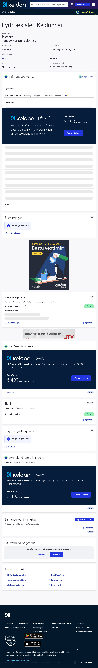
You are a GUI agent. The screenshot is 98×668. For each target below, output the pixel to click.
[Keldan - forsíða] (22, 118)
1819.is (5, 58)
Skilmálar (56, 627)
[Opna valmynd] (93, 4)
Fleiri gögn (10, 446)
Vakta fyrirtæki (88, 12)
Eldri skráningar (13, 323)
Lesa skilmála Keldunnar (17, 660)
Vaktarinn (80, 623)
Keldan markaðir (83, 627)
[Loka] (42, 649)
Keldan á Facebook (85, 662)
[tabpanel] (49, 414)
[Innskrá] (72, 4)
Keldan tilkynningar (84, 632)
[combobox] (51, 4)
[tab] (12, 95)
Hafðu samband (40, 632)
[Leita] (32, 4)
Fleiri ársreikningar (14, 233)
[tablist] (49, 96)
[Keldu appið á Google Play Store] (33, 636)
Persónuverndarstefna (61, 623)
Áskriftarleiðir (38, 623)
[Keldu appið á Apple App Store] (33, 644)
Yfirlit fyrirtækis (8, 12)
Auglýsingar (38, 627)
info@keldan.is (19, 627)
